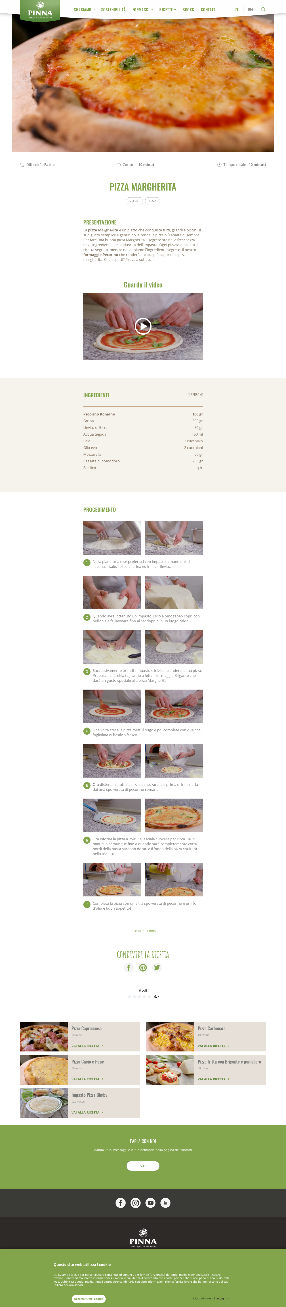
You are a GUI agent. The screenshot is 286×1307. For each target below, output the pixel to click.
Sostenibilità (113, 10)
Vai (143, 1166)
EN (250, 9)
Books (188, 10)
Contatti (209, 10)
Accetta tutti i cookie (88, 1299)
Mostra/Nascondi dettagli (209, 1298)
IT (236, 9)
